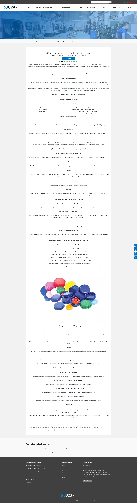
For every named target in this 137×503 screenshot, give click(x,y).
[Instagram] (90, 481)
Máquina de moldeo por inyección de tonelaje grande (41, 430)
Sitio (85, 55)
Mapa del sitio (86, 500)
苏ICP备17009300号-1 (103, 500)
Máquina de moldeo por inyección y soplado (35, 468)
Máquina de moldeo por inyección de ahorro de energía (64, 427)
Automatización (30, 479)
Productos (64, 468)
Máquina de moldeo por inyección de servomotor (96, 430)
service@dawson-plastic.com (21, 2)
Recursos (64, 475)
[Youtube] (87, 481)
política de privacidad (94, 500)
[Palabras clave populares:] (110, 2)
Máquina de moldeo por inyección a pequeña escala (91, 427)
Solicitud (64, 470)
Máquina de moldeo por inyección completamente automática (69, 430)
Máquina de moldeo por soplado (33, 465)
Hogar (63, 465)
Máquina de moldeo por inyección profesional (39, 427)
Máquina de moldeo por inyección (33, 471)
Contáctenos (64, 479)
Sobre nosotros (65, 472)
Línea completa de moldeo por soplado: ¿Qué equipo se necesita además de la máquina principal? (49, 448)
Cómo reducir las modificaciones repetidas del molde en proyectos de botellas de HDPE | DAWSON (49, 452)
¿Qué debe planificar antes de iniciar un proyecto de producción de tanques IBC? (45, 450)
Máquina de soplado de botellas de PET (35, 476)
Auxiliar (28, 482)
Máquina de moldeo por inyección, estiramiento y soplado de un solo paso (41, 473)
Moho (28, 485)
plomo (81, 500)
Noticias (63, 477)
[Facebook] (84, 481)
